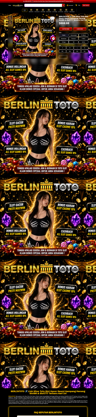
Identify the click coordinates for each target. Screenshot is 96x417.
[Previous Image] (15, 38)
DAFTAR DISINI (65, 29)
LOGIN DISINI (80, 29)
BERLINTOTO (11, 396)
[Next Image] (53, 38)
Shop (10, 5)
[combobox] (43, 5)
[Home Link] (18, 5)
